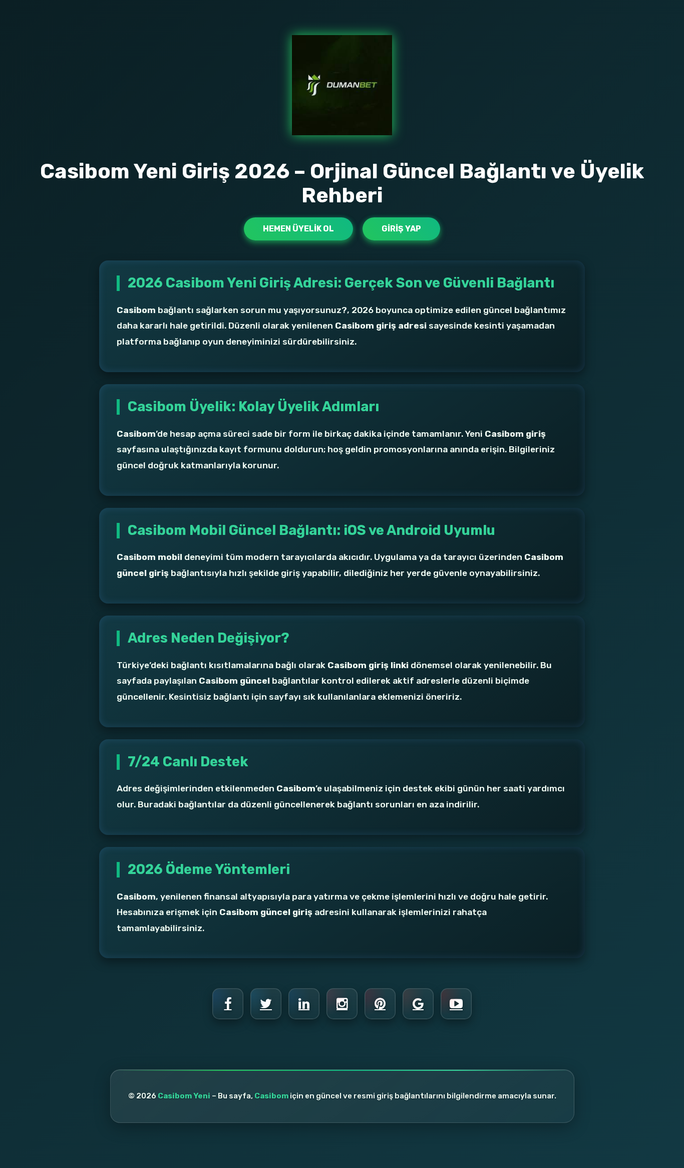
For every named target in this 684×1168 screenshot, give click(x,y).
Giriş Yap (401, 228)
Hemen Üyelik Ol (298, 228)
